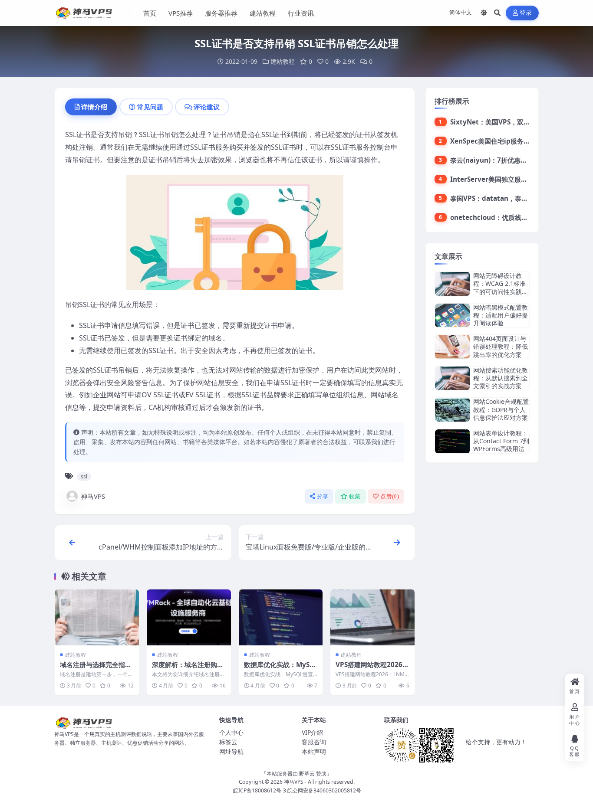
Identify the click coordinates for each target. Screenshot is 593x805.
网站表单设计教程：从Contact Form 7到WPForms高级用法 (501, 441)
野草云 (307, 773)
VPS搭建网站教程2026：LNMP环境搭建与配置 (372, 668)
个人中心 (231, 732)
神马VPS (93, 496)
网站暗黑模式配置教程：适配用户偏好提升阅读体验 (500, 315)
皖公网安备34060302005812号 (324, 790)
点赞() (389, 496)
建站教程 (263, 13)
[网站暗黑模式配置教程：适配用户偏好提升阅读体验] (452, 315)
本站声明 (314, 751)
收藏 (355, 496)
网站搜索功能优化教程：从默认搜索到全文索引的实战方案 (500, 378)
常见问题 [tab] (150, 106)
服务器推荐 (221, 13)
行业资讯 (301, 13)
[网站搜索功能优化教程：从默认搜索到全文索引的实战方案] (452, 378)
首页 (149, 13)
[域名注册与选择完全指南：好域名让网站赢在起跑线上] (97, 617)
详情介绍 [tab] (94, 106)
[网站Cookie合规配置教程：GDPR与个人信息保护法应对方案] (452, 410)
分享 (323, 496)
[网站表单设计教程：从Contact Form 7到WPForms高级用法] (452, 441)
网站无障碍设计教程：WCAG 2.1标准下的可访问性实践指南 (500, 288)
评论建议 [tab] (207, 106)
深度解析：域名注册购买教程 (188, 668)
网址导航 (231, 751)
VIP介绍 (312, 732)
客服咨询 (314, 742)
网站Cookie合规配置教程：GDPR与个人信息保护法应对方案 (501, 409)
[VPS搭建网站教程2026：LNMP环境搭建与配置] (372, 617)
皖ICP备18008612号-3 (259, 790)
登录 (526, 13)
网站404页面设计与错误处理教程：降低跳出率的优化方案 (500, 346)
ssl (84, 476)
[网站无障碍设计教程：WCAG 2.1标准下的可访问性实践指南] (452, 284)
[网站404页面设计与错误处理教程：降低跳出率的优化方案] (452, 347)
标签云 (228, 742)
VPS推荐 (180, 13)
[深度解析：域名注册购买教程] (189, 617)
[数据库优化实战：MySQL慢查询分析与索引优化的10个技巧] (281, 617)
